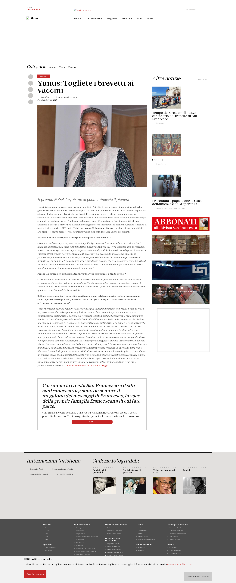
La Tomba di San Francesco (86, 551)
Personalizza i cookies (198, 576)
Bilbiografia (80, 542)
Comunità (141, 547)
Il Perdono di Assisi (83, 554)
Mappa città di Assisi (39, 474)
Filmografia (80, 539)
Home (52, 67)
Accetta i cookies (35, 574)
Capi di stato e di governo (132, 471)
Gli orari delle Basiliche (115, 552)
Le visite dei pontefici (99, 471)
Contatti (141, 550)
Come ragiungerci (113, 546)
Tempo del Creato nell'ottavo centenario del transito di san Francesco (174, 116)
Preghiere (112, 18)
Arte (139, 528)
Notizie (77, 18)
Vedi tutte (204, 79)
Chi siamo (172, 547)
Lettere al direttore (176, 531)
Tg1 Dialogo (49, 550)
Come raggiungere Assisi (62, 469)
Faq (46, 539)
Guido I (157, 160)
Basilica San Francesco (146, 539)
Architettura (142, 531)
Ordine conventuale (114, 528)
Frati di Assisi (143, 536)
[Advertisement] (118, 43)
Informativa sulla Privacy (180, 564)
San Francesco (94, 18)
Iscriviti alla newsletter (177, 534)
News (62, 67)
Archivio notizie (175, 550)
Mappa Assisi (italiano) (115, 555)
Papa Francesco (50, 547)
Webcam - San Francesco (178, 528)
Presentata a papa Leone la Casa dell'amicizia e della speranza (177, 202)
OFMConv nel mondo (114, 531)
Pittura (140, 534)
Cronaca (72, 67)
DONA (92, 422)
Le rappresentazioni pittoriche (87, 536)
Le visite (187, 470)
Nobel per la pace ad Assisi (164, 471)
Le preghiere (80, 534)
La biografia (80, 528)
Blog (46, 536)
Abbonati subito (175, 553)
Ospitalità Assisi (37, 469)
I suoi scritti (80, 531)
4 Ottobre (79, 545)
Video (149, 18)
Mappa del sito (174, 539)
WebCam (127, 18)
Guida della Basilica (64, 474)
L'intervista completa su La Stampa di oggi (86, 365)
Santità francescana (114, 534)
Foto (139, 18)
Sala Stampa (173, 536)
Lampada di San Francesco (85, 548)
